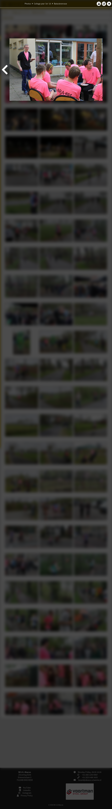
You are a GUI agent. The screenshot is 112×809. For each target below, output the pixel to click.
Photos (28, 3)
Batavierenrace (60, 3)
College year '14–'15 (42, 3)
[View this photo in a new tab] (104, 3)
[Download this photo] (99, 3)
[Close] (109, 3)
